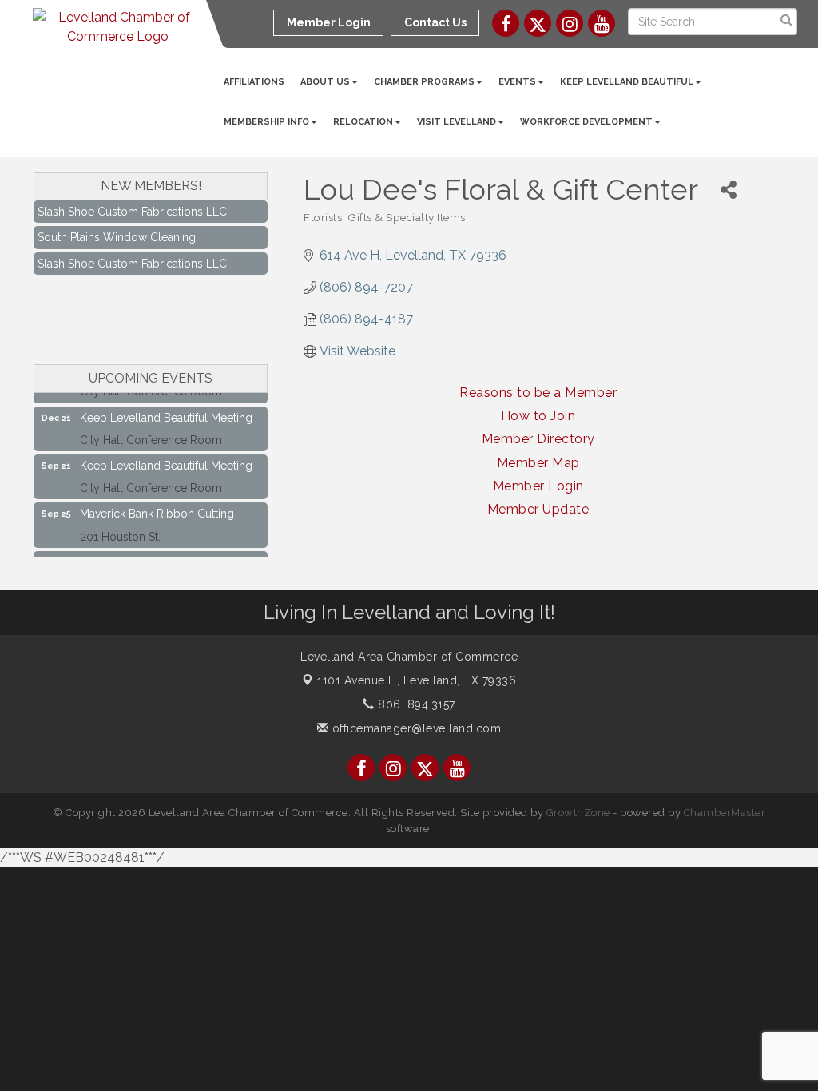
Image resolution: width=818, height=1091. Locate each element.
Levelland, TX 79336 (416, 680)
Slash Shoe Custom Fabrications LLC (132, 203)
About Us (325, 82)
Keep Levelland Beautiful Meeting (166, 410)
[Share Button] (728, 190)
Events (517, 82)
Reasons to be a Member (538, 392)
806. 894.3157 (415, 704)
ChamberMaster (725, 813)
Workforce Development (586, 122)
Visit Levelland (456, 122)
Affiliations (254, 82)
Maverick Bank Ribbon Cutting (157, 506)
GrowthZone (578, 813)
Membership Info (266, 122)
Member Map (538, 462)
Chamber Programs (424, 82)
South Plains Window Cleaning (117, 229)
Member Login (538, 486)
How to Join (538, 415)
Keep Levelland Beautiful (626, 82)
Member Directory (538, 438)
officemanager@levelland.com (414, 728)
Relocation (363, 122)
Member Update (538, 509)
